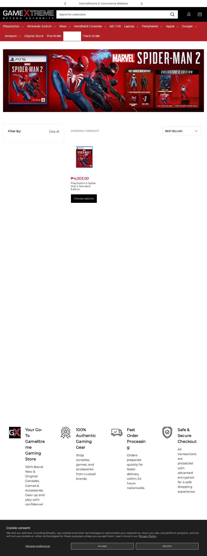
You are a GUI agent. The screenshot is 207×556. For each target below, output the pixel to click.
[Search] (172, 14)
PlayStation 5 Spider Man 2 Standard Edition (83, 186)
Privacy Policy (147, 536)
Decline (167, 546)
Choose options (84, 198)
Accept (102, 546)
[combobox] (117, 14)
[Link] (28, 14)
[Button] (65, 3)
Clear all (54, 131)
